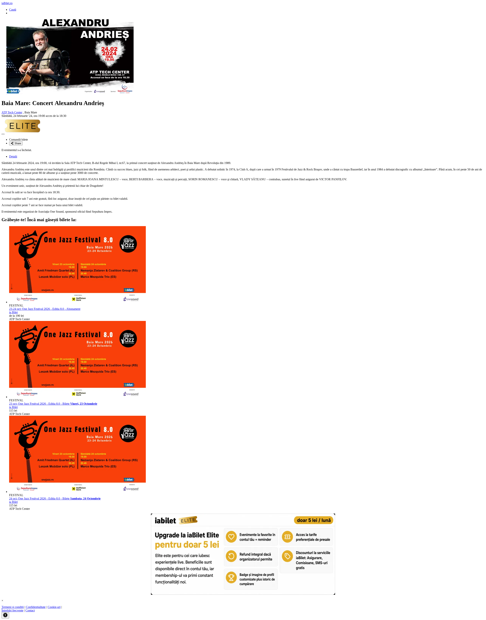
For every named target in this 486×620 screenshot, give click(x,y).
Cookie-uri (54, 607)
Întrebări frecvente (12, 610)
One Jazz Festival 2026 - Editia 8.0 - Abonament (44, 308)
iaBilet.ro (7, 3)
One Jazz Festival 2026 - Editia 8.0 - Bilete (53, 403)
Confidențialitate (36, 607)
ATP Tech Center (12, 112)
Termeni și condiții (13, 607)
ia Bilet (13, 312)
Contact (30, 610)
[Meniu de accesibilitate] (5, 615)
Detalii (13, 156)
